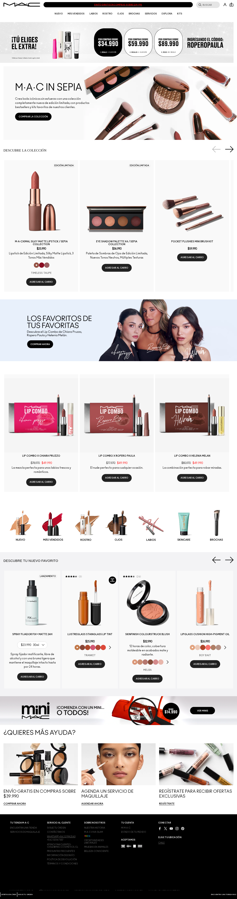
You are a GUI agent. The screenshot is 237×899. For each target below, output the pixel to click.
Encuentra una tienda (23, 828)
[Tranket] (77, 647)
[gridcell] (20, 526)
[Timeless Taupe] (36, 265)
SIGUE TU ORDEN (25, 894)
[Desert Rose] (155, 662)
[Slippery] (208, 647)
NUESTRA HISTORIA (94, 828)
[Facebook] (159, 828)
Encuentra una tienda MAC (223, 894)
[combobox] (33, 645)
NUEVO (59, 14)
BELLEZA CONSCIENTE (96, 851)
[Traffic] (103, 647)
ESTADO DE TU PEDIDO (133, 832)
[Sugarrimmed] (197, 647)
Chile (161, 843)
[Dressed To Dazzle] (218, 647)
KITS (179, 14)
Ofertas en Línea (8, 894)
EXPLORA (167, 14)
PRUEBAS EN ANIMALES (96, 847)
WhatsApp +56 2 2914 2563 (61, 837)
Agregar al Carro (41, 282)
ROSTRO (107, 14)
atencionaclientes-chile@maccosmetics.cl (62, 846)
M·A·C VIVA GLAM (93, 832)
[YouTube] (171, 828)
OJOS (120, 14)
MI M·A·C (125, 828)
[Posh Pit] (82, 647)
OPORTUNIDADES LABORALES (94, 841)
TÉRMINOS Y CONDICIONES (62, 864)
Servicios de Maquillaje (25, 832)
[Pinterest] (182, 828)
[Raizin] (150, 662)
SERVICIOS (151, 14)
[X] (165, 828)
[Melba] (134, 662)
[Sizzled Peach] (87, 647)
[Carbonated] (202, 647)
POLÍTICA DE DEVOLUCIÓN (62, 859)
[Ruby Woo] (41, 265)
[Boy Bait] (192, 647)
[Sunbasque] (140, 662)
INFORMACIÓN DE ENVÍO (61, 855)
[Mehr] (46, 265)
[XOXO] (98, 647)
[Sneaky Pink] (92, 647)
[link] (33, 117)
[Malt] (213, 647)
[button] (117, 42)
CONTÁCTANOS (56, 832)
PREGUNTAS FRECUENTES (61, 851)
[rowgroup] (118, 526)
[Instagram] (177, 828)
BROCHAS (134, 14)
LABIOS (94, 14)
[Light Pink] (160, 662)
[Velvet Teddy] (145, 662)
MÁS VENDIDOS (76, 14)
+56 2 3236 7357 (55, 840)
